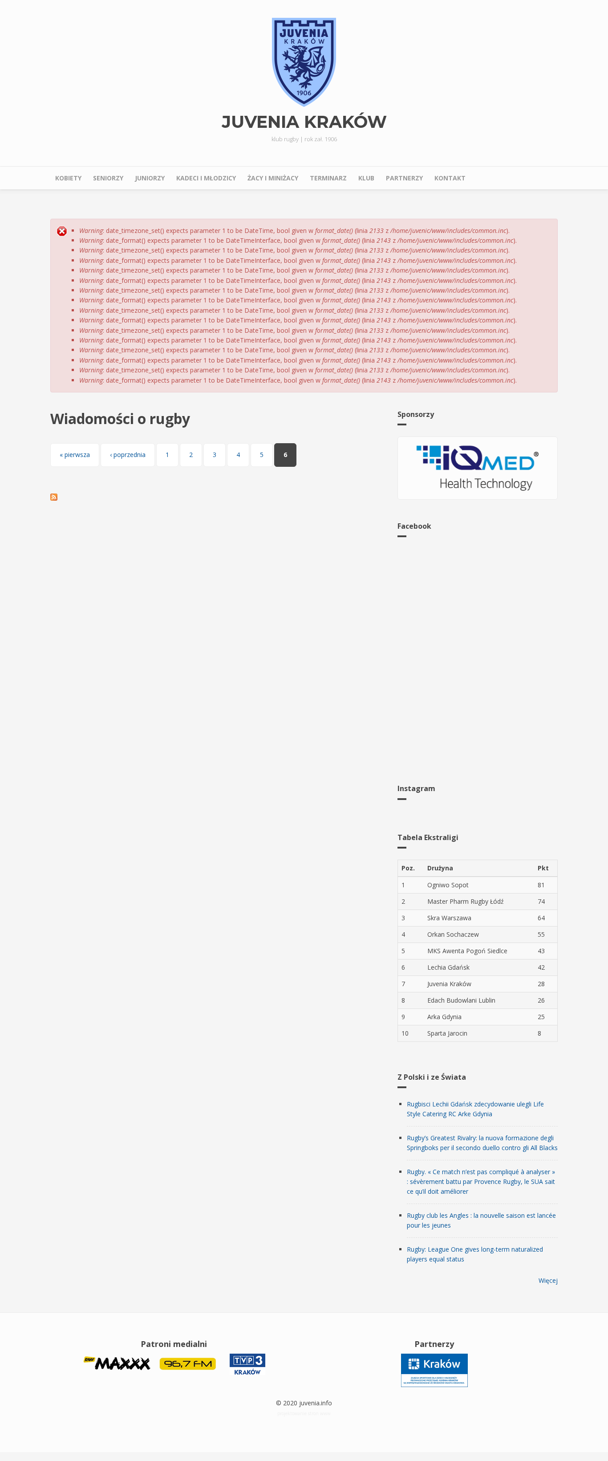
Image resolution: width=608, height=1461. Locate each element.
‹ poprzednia (128, 454)
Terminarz (328, 178)
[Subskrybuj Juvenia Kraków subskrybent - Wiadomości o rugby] (217, 497)
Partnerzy (404, 178)
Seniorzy (108, 178)
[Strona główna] (304, 61)
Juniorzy (150, 178)
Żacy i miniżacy (272, 178)
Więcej (548, 1280)
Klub (366, 178)
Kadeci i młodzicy (206, 178)
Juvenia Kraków (304, 122)
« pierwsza (75, 454)
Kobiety (68, 178)
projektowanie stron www (304, 1413)
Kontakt (450, 178)
